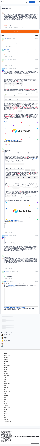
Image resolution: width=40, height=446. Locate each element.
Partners (5, 397)
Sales (5, 377)
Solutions (5, 367)
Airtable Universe (7, 407)
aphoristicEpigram (7, 334)
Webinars (5, 393)
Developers (6, 401)
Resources (6, 395)
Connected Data (7, 365)
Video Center (6, 387)
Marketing (5, 371)
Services (5, 399)
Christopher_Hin (6, 271)
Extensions (6, 359)
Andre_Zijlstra (6, 59)
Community (5, 4)
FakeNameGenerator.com (8, 77)
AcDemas (5, 337)
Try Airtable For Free (7, 421)
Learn (5, 381)
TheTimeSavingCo (7, 340)
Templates (6, 405)
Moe (5, 281)
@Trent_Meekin (6, 60)
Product (5, 369)
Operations (6, 373)
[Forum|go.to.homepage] (6, 2)
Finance (5, 379)
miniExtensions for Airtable (10, 288)
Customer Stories (7, 391)
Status (5, 417)
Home (2, 4)
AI (4, 363)
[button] (32, 2)
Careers (5, 413)
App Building (6, 361)
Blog (4, 415)
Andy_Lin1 (6, 38)
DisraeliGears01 (6, 343)
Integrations (6, 357)
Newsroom (6, 419)
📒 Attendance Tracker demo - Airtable (11, 140)
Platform (5, 353)
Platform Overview (7, 355)
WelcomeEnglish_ (7, 49)
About (5, 411)
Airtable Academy (7, 383)
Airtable (5, 121)
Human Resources (7, 375)
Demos (5, 389)
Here (5, 71)
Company (5, 409)
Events (5, 385)
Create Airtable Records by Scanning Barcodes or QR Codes (14, 307)
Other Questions (17, 4)
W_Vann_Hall (6, 68)
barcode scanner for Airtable (12, 285)
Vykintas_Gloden (6, 345)
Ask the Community (11, 4)
